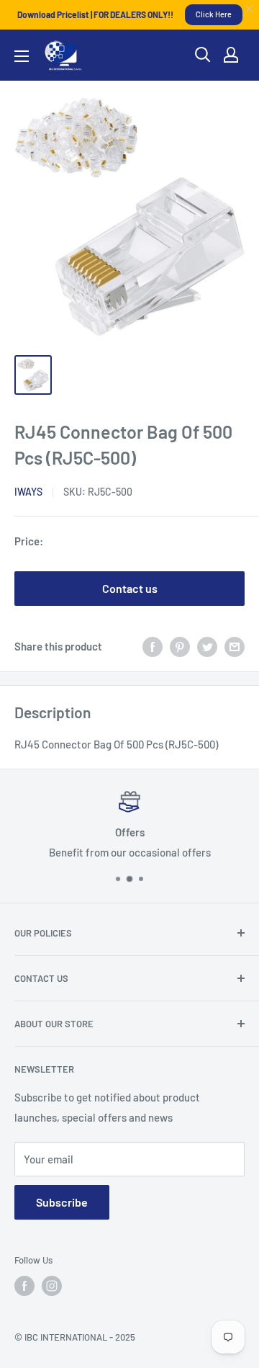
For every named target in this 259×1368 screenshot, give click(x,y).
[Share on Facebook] (152, 645)
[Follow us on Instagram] (52, 1286)
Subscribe (62, 1202)
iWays (28, 492)
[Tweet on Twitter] (207, 645)
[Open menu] (21, 56)
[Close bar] (250, 9)
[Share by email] (234, 645)
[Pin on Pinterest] (180, 645)
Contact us (130, 588)
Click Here (214, 14)
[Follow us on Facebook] (24, 1286)
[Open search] (203, 55)
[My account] (231, 55)
